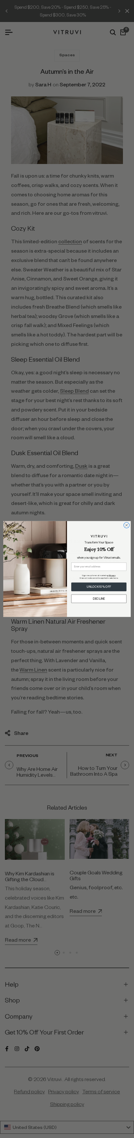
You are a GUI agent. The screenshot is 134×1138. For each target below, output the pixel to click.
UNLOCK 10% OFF (99, 587)
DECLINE (99, 598)
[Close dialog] (126, 525)
